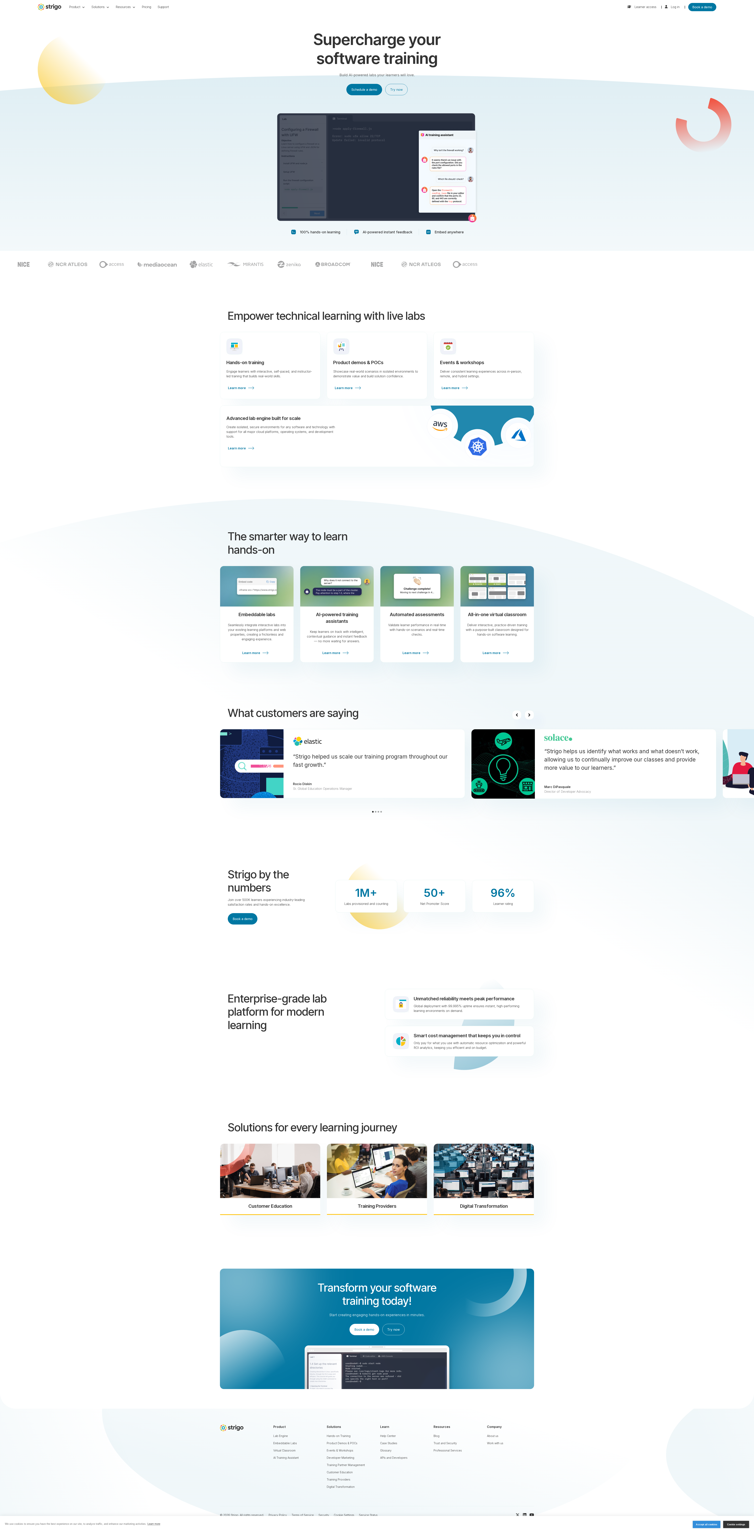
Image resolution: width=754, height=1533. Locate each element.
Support (163, 7)
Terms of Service (303, 1515)
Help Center (388, 1436)
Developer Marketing (340, 1457)
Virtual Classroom (284, 1450)
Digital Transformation (341, 1486)
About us (492, 1436)
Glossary (386, 1450)
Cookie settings (736, 1524)
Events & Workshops (340, 1450)
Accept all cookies (706, 1524)
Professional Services (448, 1450)
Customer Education (340, 1472)
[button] (77, 7)
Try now (396, 90)
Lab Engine (280, 1436)
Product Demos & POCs (342, 1443)
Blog (436, 1436)
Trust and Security (445, 1443)
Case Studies (388, 1443)
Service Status (368, 1515)
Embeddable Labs (285, 1443)
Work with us (495, 1443)
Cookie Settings (344, 1515)
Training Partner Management (346, 1465)
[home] (49, 7)
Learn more (153, 1523)
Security (323, 1515)
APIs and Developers (393, 1457)
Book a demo (702, 7)
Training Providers (338, 1479)
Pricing (146, 7)
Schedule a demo (364, 90)
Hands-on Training (338, 1436)
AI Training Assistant (286, 1457)
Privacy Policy (278, 1515)
